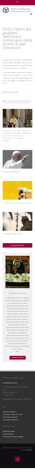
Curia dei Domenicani (9, 412)
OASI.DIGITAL (29, 450)
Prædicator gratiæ (11, 172)
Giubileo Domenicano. (22, 102)
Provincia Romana (8, 434)
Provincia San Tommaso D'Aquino (13, 436)
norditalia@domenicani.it (10, 383)
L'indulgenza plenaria (12, 234)
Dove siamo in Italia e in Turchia (12, 414)
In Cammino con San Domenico (17, 203)
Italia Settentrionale (9, 431)
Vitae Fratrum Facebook (10, 417)
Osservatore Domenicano (11, 420)
